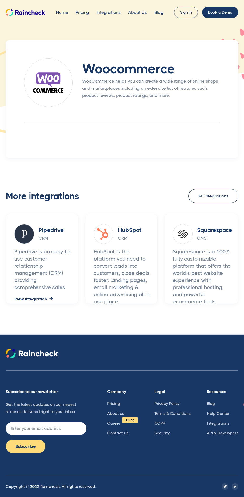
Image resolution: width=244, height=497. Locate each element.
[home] (25, 12)
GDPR (159, 423)
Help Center (218, 413)
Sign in (186, 12)
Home (62, 12)
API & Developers (222, 433)
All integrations (213, 196)
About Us (137, 12)
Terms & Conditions (172, 413)
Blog (158, 12)
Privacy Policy (167, 403)
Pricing (82, 12)
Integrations (109, 12)
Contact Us (117, 433)
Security (162, 433)
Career (113, 423)
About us (115, 413)
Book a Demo (220, 12)
